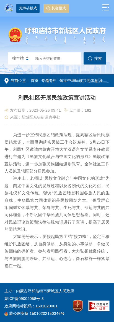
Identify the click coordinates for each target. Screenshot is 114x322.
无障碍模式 (28, 8)
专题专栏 (49, 80)
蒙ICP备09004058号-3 (24, 298)
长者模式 (58, 8)
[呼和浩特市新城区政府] (57, 44)
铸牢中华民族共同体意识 (80, 80)
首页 (34, 80)
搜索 (98, 58)
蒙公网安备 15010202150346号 (36, 313)
